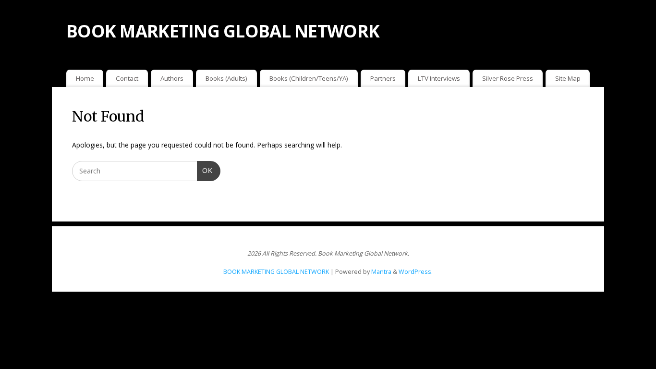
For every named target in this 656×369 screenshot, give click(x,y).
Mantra (381, 272)
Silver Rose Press (507, 78)
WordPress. (416, 272)
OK (205, 170)
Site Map (568, 78)
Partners (383, 78)
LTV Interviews (439, 78)
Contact (127, 78)
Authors (171, 78)
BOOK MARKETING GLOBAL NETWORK (222, 31)
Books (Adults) (226, 78)
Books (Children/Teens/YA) (308, 78)
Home (85, 78)
